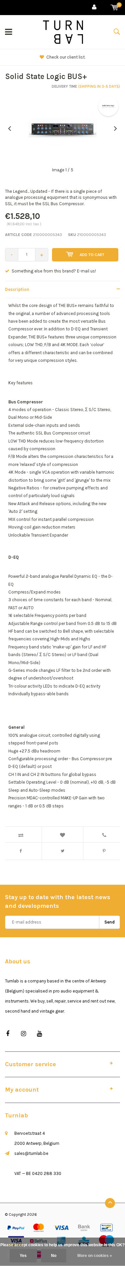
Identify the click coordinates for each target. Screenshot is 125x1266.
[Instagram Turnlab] (23, 1033)
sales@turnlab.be (31, 1153)
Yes (23, 1255)
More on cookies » (94, 1255)
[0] (114, 7)
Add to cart (92, 254)
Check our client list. (65, 57)
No (53, 1255)
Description (17, 289)
